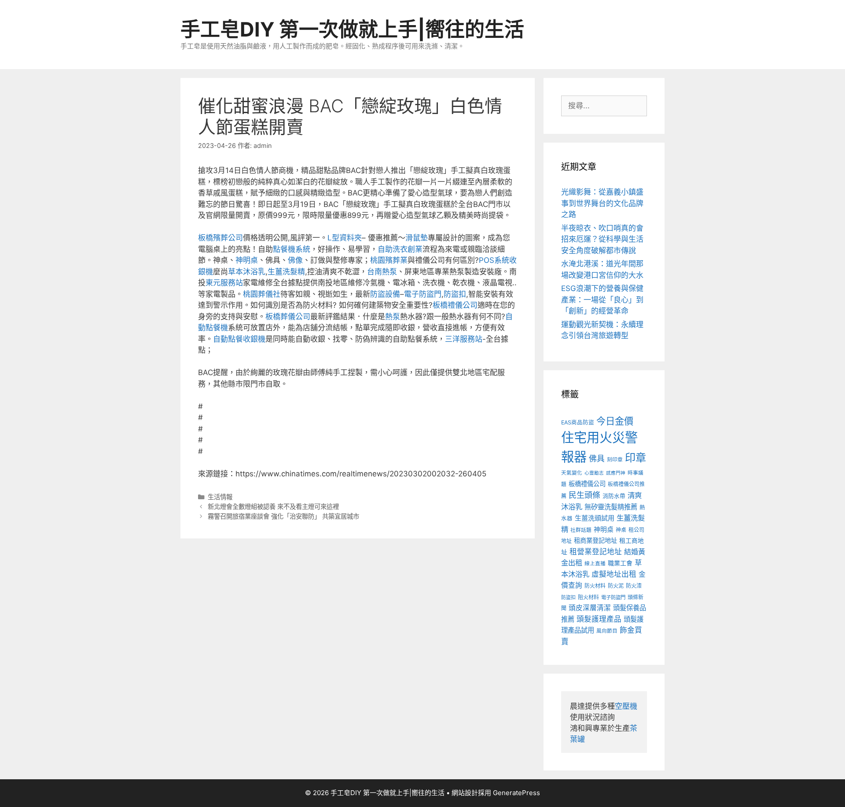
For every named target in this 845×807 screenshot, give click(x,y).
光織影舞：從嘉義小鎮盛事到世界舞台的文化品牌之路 (602, 203)
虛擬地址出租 (614, 574)
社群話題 (581, 530)
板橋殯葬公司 (220, 237)
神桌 (621, 530)
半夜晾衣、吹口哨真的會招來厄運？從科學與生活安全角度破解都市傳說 (602, 239)
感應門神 (615, 473)
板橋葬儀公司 (287, 316)
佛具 (597, 458)
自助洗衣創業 (400, 249)
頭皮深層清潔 (590, 608)
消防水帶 (614, 496)
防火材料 (595, 585)
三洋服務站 (463, 339)
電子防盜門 (422, 294)
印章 (635, 457)
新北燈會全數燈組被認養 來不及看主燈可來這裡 (273, 506)
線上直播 (595, 563)
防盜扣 (455, 294)
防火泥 (616, 585)
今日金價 (614, 421)
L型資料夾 (344, 237)
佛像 (295, 260)
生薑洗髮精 (286, 271)
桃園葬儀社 (261, 294)
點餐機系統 (291, 249)
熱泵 (392, 316)
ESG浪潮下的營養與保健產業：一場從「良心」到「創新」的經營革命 (602, 299)
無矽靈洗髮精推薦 (610, 507)
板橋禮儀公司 (455, 305)
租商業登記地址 (595, 540)
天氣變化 (571, 473)
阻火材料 (588, 597)
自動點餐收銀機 (239, 339)
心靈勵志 (594, 473)
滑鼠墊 (416, 237)
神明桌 (246, 260)
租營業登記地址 (595, 551)
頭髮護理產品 (599, 619)
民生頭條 (584, 495)
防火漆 (634, 585)
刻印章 (615, 460)
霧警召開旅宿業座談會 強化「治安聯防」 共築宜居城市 (283, 516)
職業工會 (620, 563)
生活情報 (220, 497)
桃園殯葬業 (389, 260)
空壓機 (626, 706)
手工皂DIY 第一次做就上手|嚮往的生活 (352, 29)
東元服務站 (224, 282)
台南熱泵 (382, 271)
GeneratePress (516, 793)
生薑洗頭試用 (594, 518)
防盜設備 (385, 294)
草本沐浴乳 (246, 271)
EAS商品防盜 (577, 422)
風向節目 (606, 631)
